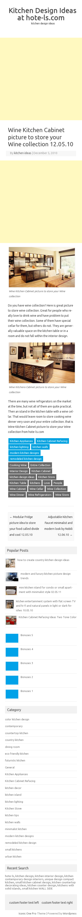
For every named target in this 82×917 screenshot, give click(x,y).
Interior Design (19, 471)
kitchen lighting (19, 446)
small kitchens (13, 849)
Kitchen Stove (13, 808)
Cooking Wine (18, 465)
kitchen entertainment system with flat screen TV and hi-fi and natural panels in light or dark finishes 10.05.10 (45, 606)
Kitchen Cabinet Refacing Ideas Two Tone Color (48, 617)
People (58, 482)
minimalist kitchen (16, 828)
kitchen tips (12, 815)
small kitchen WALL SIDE (37, 888)
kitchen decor (13, 787)
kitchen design (24, 876)
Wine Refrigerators (40, 494)
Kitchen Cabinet (41, 471)
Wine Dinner (17, 494)
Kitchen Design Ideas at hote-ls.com (43, 13)
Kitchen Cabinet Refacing (52, 440)
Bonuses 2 (27, 676)
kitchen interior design (49, 876)
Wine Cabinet (18, 488)
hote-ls (9, 876)
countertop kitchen (16, 733)
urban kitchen (13, 856)
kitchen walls (40, 446)
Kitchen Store (46, 476)
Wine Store (62, 494)
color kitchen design (17, 719)
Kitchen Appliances (21, 440)
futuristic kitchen (15, 760)
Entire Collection (40, 465)
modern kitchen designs (24, 452)
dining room (12, 746)
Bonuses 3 (27, 663)
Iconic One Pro (27, 913)
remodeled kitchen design (26, 458)
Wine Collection (56, 488)
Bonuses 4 (27, 649)
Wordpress (70, 913)
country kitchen (14, 739)
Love (47, 482)
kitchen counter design (42, 885)
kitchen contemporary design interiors (39, 877)
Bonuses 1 (27, 690)
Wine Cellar (36, 488)
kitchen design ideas (22, 476)
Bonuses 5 (27, 635)
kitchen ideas (22, 153)
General (10, 767)
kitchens (35, 482)
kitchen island (13, 794)
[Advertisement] (41, 79)
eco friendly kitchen (17, 753)
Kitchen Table (18, 482)
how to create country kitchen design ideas (43, 559)
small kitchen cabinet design (33, 882)
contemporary (13, 726)
